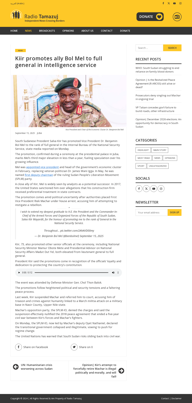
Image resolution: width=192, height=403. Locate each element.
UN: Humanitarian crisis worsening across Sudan (36, 367)
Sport (141, 166)
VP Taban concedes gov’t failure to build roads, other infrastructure (156, 109)
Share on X (86, 347)
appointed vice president (42, 167)
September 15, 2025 (92, 236)
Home (14, 30)
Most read (144, 158)
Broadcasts (47, 30)
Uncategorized (158, 166)
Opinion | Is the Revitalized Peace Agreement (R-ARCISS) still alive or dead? (156, 83)
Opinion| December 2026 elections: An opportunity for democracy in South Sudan (158, 123)
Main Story (159, 150)
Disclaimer (176, 398)
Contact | (166, 398)
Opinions (68, 30)
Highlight (143, 150)
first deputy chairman (39, 175)
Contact (107, 30)
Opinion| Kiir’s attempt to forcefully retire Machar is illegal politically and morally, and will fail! (94, 370)
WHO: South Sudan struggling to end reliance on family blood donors (157, 69)
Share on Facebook (35, 347)
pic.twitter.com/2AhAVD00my (77, 230)
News (28, 30)
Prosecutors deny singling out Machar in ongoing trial (158, 97)
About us (87, 30)
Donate (125, 30)
